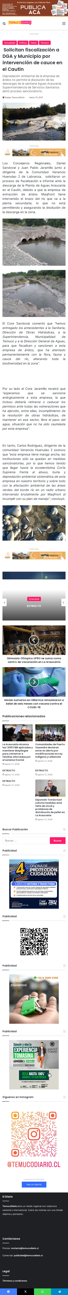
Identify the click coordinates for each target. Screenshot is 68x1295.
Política (23, 42)
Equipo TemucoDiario (15, 97)
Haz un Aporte (34, 1184)
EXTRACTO (8, 770)
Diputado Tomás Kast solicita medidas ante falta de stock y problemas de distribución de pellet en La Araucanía (50, 807)
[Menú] (64, 24)
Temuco (45, 42)
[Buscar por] (4, 24)
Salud (33, 42)
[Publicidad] (34, 8)
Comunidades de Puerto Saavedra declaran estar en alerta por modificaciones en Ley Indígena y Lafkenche (50, 750)
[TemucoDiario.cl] (19, 23)
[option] (34, 602)
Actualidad (9, 42)
